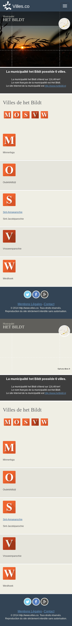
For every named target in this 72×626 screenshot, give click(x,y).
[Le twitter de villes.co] (27, 294)
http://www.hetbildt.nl (55, 86)
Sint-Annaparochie (12, 212)
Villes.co (20, 6)
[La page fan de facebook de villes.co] (36, 294)
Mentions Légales (30, 304)
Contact (49, 304)
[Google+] (44, 294)
